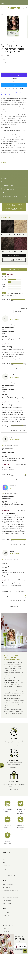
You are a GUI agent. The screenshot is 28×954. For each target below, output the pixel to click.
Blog (4, 862)
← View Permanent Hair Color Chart (14, 205)
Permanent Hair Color (8, 884)
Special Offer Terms (8, 925)
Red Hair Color (18, 251)
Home (4, 856)
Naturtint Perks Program (9, 875)
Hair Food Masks (7, 900)
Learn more (13, 746)
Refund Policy (6, 915)
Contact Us (6, 931)
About (4, 859)
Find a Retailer (6, 865)
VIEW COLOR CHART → (14, 256)
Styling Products (7, 903)
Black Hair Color (6, 235)
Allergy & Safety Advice (9, 869)
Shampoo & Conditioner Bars (10, 897)
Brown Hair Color (6, 251)
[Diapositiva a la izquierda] (10, 41)
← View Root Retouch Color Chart (14, 209)
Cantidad (3, 63)
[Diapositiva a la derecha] (17, 41)
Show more (13, 606)
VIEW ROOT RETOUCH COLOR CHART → (14, 259)
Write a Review (14, 269)
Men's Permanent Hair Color (10, 890)
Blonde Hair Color (19, 235)
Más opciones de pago (14, 78)
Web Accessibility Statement (10, 922)
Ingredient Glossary (8, 872)
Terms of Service (7, 919)
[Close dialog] (27, 934)
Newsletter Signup (8, 928)
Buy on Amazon (20, 93)
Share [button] (4, 162)
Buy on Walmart (5, 95)
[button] (1, 8)
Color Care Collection (8, 894)
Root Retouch (6, 887)
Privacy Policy (6, 912)
